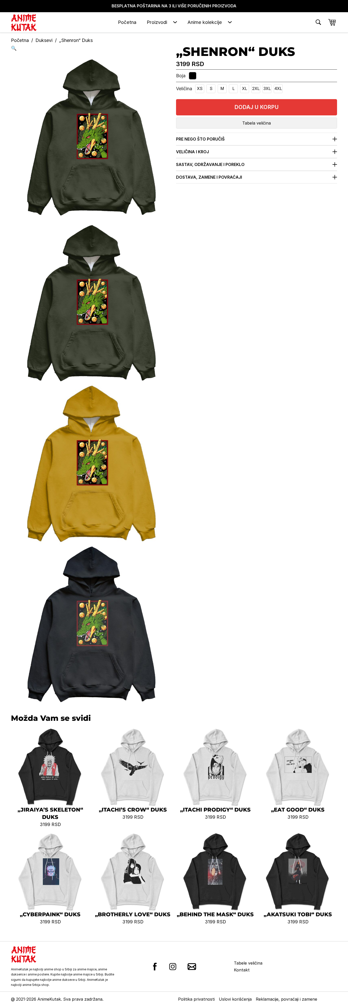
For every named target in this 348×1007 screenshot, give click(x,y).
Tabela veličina (256, 123)
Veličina (184, 88)
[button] (91, 48)
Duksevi (43, 40)
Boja (180, 75)
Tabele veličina (248, 963)
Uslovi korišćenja (235, 999)
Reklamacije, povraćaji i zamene (286, 999)
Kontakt (242, 969)
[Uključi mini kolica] (332, 22)
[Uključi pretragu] (318, 22)
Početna (127, 22)
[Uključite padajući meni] (175, 22)
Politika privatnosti (196, 999)
